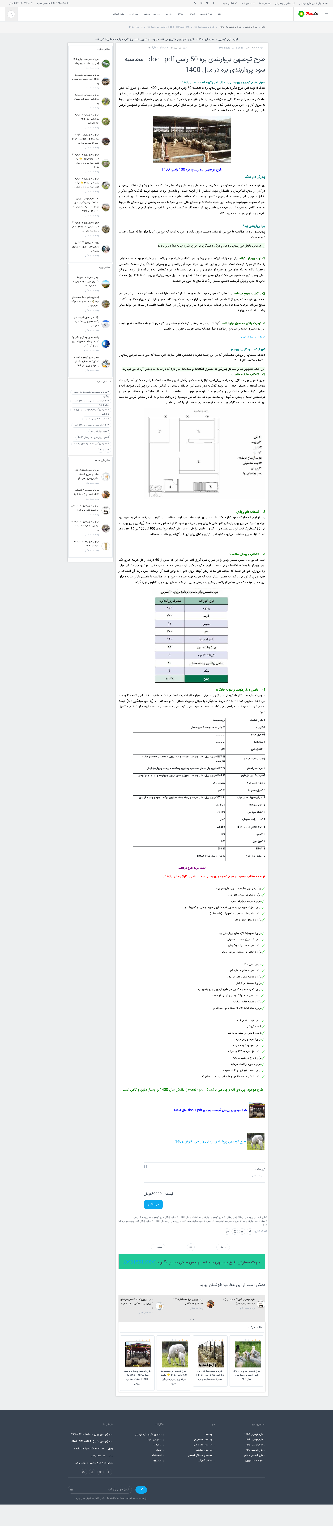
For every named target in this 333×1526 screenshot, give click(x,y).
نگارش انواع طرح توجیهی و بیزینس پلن (94, 1463)
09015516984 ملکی (20, 3)
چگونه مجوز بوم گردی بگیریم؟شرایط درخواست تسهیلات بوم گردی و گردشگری (85, 342)
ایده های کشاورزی (203, 1440)
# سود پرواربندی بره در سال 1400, (170, 1221)
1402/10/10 (177, 48)
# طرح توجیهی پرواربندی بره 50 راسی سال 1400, (202, 1217)
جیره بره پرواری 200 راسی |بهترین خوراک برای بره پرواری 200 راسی (85, 247)
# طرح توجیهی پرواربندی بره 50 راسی (91, 425)
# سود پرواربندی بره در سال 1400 (93, 437)
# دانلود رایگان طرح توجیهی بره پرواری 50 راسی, (156, 1217)
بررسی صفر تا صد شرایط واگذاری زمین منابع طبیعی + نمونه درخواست (86, 282)
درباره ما (263, 3)
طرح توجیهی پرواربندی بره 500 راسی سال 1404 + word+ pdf (87, 119)
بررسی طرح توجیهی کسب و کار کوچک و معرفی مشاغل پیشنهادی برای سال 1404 (86, 361)
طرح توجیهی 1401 (253, 1445)
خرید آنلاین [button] (153, 1204)
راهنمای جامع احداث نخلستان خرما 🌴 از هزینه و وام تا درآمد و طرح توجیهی (85, 302)
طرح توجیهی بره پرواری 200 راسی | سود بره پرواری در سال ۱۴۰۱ (246, 1375)
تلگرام (158, 1450)
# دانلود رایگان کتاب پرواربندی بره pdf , (135, 1221)
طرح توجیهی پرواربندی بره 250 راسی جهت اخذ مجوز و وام (86, 99)
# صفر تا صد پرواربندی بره (96, 418)
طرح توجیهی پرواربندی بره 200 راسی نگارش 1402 (210, 1141)
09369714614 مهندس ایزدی (52, 3)
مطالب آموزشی (205, 1461)
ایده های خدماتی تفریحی (199, 1455)
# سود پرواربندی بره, (196, 1221)
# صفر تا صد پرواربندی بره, (255, 1221)
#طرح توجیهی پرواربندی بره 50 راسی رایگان (91, 392)
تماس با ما (247, 3)
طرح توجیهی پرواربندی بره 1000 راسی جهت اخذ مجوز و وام (85, 79)
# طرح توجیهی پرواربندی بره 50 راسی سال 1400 (91, 401)
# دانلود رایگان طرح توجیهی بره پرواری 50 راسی (91, 410)
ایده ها (209, 1434)
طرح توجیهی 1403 (253, 1434)
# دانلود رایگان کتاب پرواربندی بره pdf (91, 443)
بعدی (159, 1247)
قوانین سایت (228, 3)
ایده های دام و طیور (202, 1445)
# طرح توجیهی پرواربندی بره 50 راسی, (224, 1221)
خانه (263, 27)
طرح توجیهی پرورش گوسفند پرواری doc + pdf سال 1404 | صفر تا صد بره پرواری (137, 1377)
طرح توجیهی (251, 27)
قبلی (222, 1247)
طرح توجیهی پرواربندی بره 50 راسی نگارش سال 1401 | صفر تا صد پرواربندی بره (210, 1375)
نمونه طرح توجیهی (254, 1461)
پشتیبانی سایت (154, 1440)
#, (266, 1225)
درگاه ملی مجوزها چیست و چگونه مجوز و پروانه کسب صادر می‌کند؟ (86, 322)
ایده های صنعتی (204, 1450)
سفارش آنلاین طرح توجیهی (312, 3)
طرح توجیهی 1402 (253, 1440)
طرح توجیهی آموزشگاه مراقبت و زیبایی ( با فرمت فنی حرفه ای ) (85, 526)
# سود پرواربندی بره (100, 431)
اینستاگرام (156, 1455)
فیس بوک (156, 1461)
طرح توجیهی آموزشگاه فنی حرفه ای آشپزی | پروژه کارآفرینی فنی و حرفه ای (136, 1304)
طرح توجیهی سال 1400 (230, 27)
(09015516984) (140, 1262)
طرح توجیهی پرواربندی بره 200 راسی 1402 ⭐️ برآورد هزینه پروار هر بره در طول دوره (174, 1377)
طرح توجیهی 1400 (253, 1450)
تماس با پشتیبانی (283, 3)
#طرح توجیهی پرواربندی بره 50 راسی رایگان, (247, 1217)
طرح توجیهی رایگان (253, 1455)
